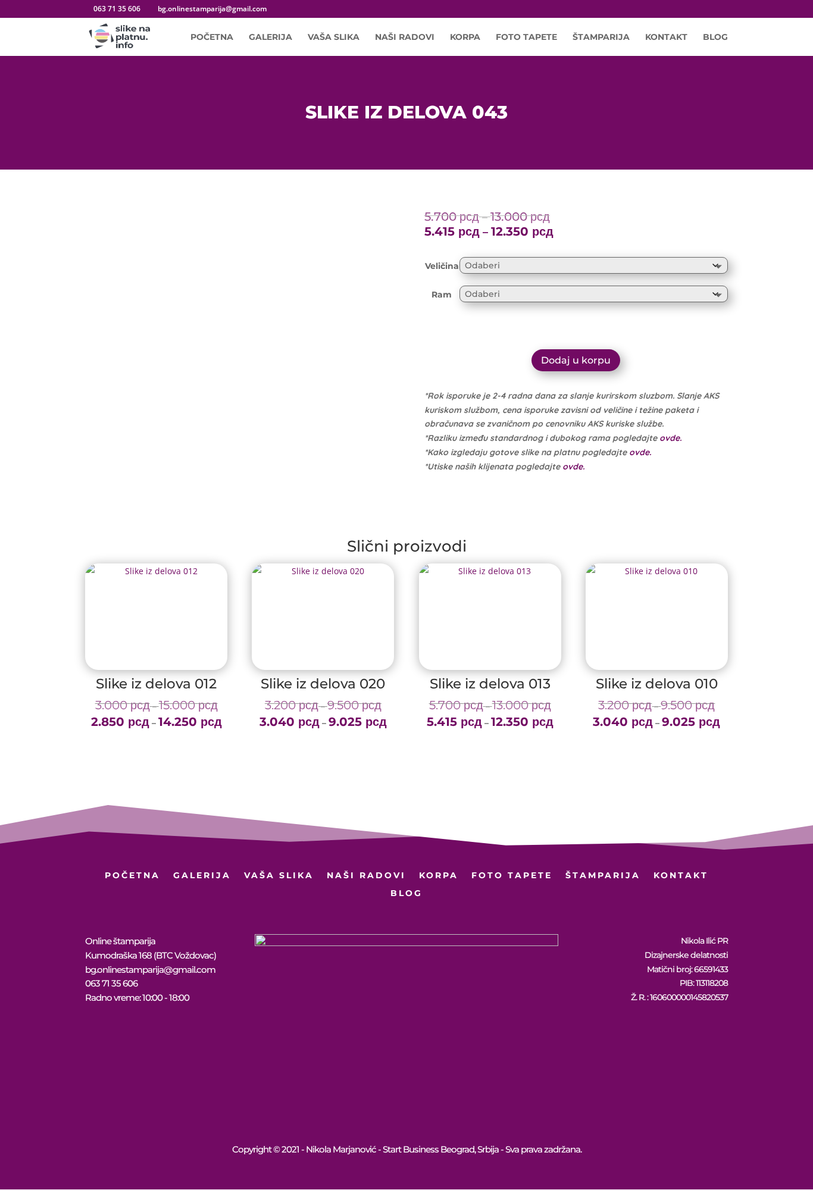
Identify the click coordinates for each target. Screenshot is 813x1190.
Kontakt (666, 37)
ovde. (670, 438)
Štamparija (601, 37)
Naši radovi (404, 37)
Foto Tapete (526, 37)
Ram (441, 294)
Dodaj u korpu (576, 360)
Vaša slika (333, 37)
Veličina (442, 266)
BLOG (715, 37)
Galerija (270, 37)
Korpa (465, 37)
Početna (211, 37)
